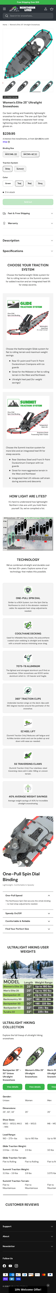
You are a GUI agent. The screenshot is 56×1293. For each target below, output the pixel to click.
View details (12, 1087)
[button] (52, 9)
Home (5, 25)
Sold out (28, 202)
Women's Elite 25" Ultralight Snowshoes (25, 25)
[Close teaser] (48, 1285)
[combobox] (28, 16)
